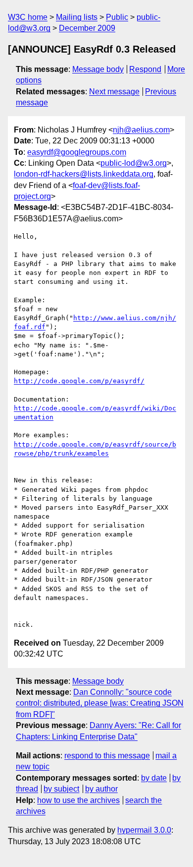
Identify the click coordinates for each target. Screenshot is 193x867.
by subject (61, 789)
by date (154, 778)
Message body (98, 69)
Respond (145, 69)
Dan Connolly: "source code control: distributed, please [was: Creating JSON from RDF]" (100, 703)
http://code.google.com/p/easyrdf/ (79, 381)
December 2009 (87, 28)
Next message (114, 91)
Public (117, 17)
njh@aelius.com (141, 130)
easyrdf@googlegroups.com (76, 152)
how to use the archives (78, 800)
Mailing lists (76, 17)
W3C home (28, 17)
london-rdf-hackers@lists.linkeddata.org (83, 174)
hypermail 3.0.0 (144, 830)
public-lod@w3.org (133, 163)
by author (101, 789)
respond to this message (107, 755)
